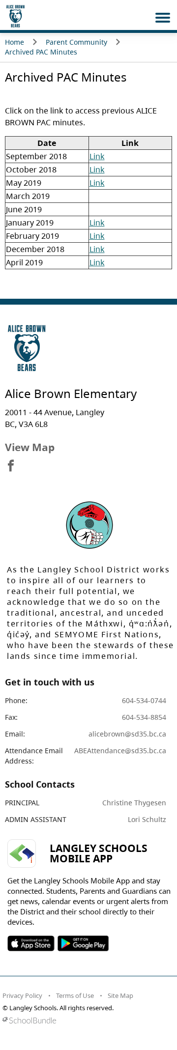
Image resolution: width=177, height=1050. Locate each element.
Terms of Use (75, 995)
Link (97, 156)
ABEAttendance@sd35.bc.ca (120, 750)
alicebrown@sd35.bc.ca (127, 733)
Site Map (120, 995)
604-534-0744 (144, 700)
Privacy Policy (22, 995)
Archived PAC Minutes (41, 52)
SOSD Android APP (83, 943)
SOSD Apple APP (31, 943)
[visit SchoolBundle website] (86, 1020)
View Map (30, 447)
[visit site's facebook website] (11, 466)
